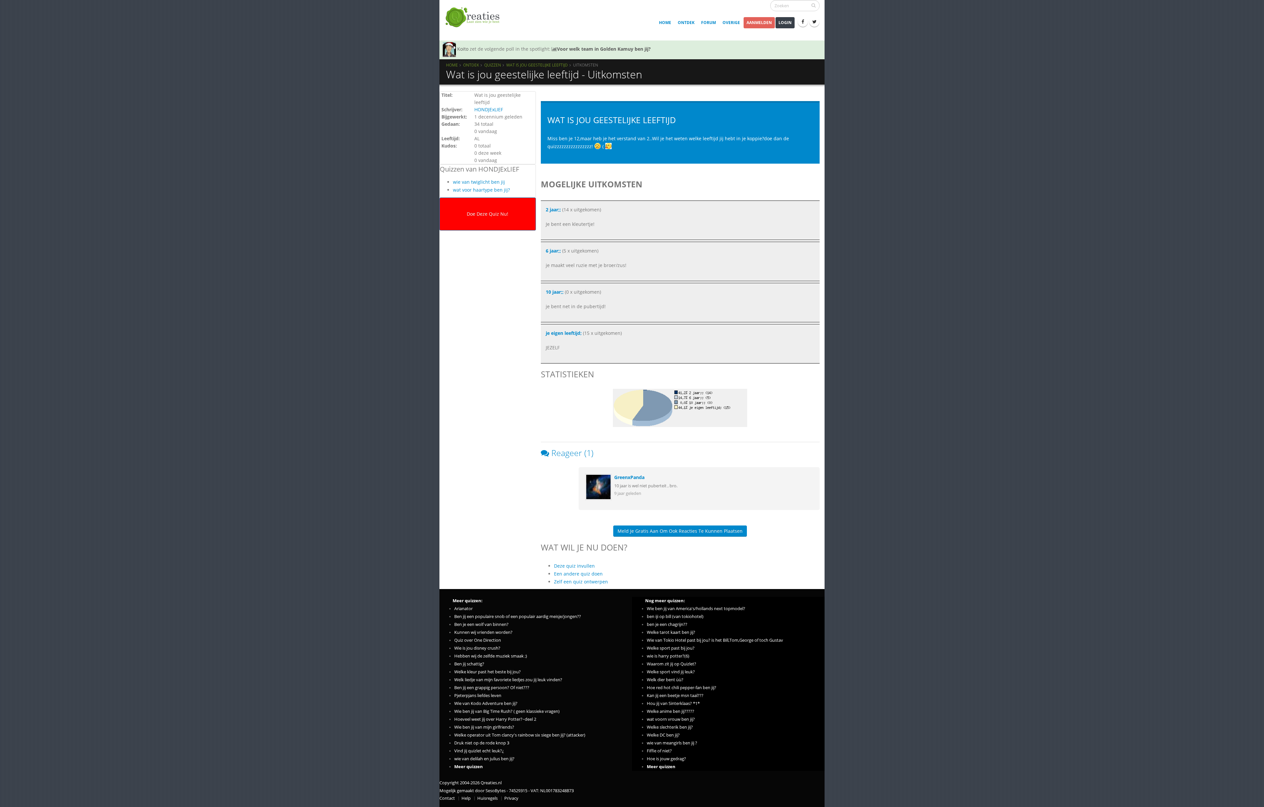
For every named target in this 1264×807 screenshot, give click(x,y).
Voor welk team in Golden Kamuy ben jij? (604, 49)
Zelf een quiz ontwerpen (581, 581)
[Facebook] (803, 22)
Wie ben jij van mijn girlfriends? (484, 727)
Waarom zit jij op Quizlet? (671, 664)
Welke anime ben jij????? (670, 711)
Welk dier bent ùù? (665, 680)
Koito (462, 49)
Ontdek (686, 22)
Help (466, 798)
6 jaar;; (553, 251)
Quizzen (492, 64)
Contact (447, 798)
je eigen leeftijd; (564, 333)
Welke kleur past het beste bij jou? (487, 672)
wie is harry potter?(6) (668, 656)
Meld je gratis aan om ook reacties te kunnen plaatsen (680, 531)
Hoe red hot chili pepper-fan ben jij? (681, 687)
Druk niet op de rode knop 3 (481, 743)
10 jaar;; (555, 292)
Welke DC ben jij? (663, 735)
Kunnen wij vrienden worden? (483, 632)
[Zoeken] (813, 5)
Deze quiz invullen (574, 566)
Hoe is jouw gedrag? (666, 759)
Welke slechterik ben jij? (670, 727)
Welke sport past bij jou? (671, 648)
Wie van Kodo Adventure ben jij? (485, 703)
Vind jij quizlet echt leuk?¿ (479, 751)
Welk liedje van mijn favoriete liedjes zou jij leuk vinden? (508, 680)
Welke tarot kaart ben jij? (671, 632)
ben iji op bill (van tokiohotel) (675, 616)
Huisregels (487, 798)
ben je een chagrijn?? (667, 624)
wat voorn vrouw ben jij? (671, 719)
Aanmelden (759, 22)
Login (785, 22)
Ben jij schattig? (469, 664)
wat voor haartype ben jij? (481, 190)
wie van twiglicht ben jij (479, 182)
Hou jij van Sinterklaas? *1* (673, 703)
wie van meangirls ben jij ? (672, 743)
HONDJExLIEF (488, 109)
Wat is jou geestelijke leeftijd (537, 64)
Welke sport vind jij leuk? (671, 672)
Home (665, 22)
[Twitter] (814, 22)
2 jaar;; (553, 209)
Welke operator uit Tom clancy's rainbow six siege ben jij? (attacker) (519, 735)
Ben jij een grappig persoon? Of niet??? (491, 687)
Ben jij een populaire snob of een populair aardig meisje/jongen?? (517, 616)
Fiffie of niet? (659, 751)
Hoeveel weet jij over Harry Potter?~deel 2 (495, 719)
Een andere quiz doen (578, 574)
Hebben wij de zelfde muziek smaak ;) (490, 656)
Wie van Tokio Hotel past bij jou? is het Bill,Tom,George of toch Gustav (715, 640)
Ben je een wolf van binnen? (481, 624)
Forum (708, 22)
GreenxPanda (629, 477)
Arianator (463, 608)
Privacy (511, 798)
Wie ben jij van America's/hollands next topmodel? (696, 608)
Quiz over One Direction (477, 640)
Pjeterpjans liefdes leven (477, 695)
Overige (731, 22)
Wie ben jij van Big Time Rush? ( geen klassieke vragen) (507, 711)
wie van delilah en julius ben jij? (484, 759)
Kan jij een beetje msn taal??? (675, 695)
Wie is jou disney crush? (477, 648)
